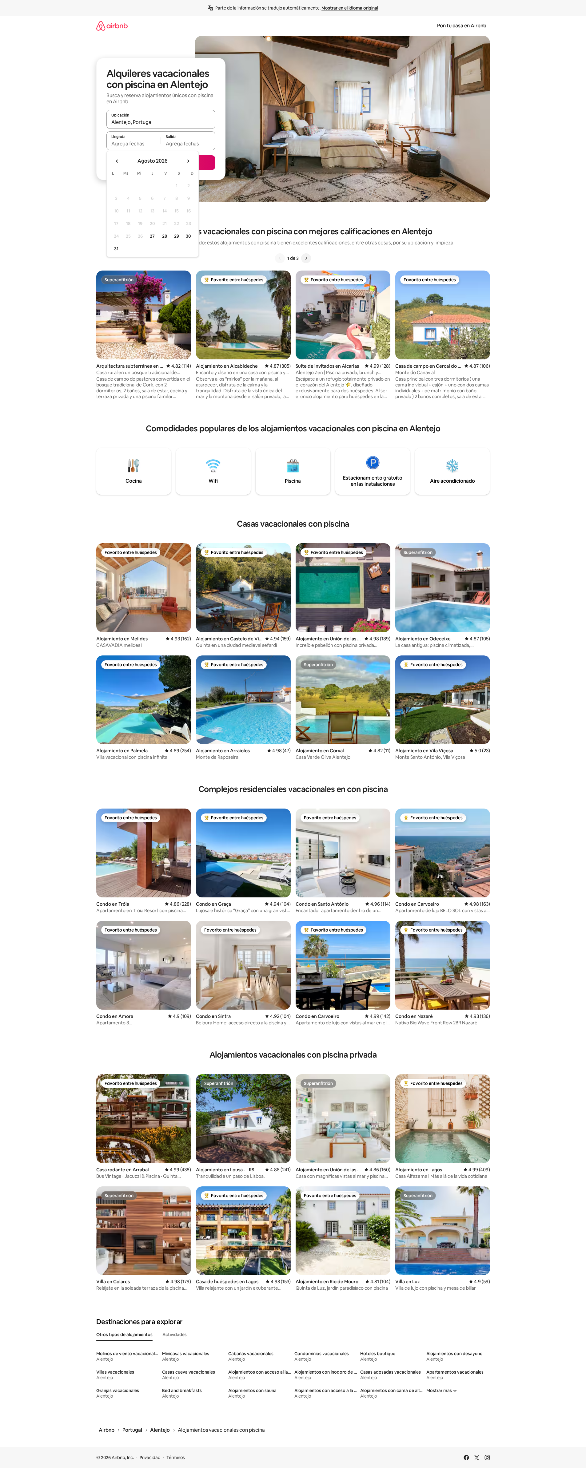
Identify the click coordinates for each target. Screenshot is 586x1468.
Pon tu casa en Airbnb (461, 25)
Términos (175, 1457)
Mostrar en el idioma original (349, 8)
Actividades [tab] (174, 1334)
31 (116, 248)
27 (152, 236)
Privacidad (150, 1457)
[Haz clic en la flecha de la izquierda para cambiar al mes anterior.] (117, 161)
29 (176, 236)
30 (188, 236)
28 (164, 236)
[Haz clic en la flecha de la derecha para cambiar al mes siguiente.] (188, 161)
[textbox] (133, 143)
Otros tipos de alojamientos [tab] (124, 1334)
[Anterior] (280, 258)
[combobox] (160, 122)
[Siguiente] (306, 258)
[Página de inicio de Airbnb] (112, 25)
